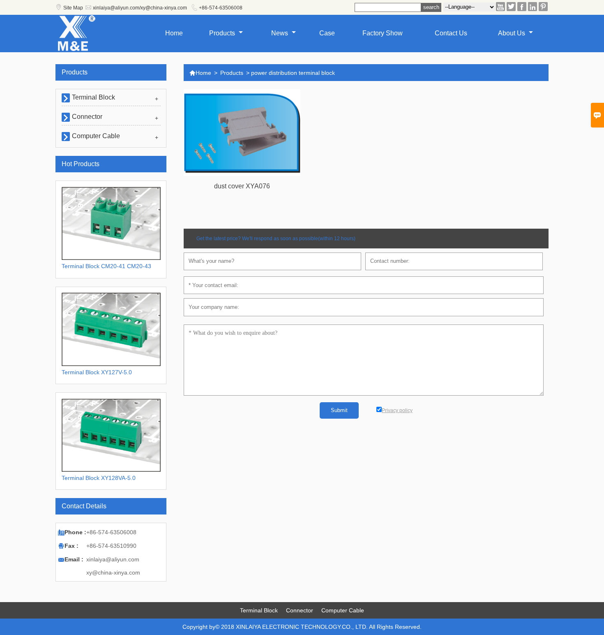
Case (327, 33)
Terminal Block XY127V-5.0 (97, 372)
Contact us (451, 33)
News (280, 33)
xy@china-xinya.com (113, 572)
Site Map (73, 8)
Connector (87, 116)
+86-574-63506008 (220, 8)
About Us (512, 33)
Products (223, 33)
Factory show (382, 33)
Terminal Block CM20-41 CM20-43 (106, 266)
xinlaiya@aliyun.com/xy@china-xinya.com (140, 8)
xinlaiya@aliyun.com (112, 559)
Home (174, 33)
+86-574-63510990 (111, 545)
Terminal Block (93, 97)
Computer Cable (96, 135)
